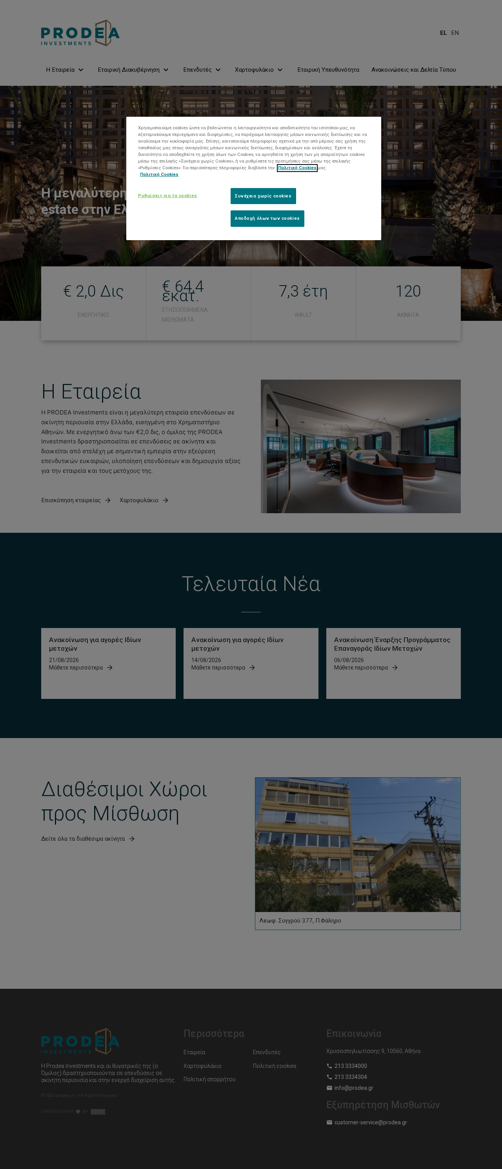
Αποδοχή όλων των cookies (267, 218)
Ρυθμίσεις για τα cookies (167, 195)
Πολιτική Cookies (297, 168)
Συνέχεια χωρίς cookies (263, 196)
